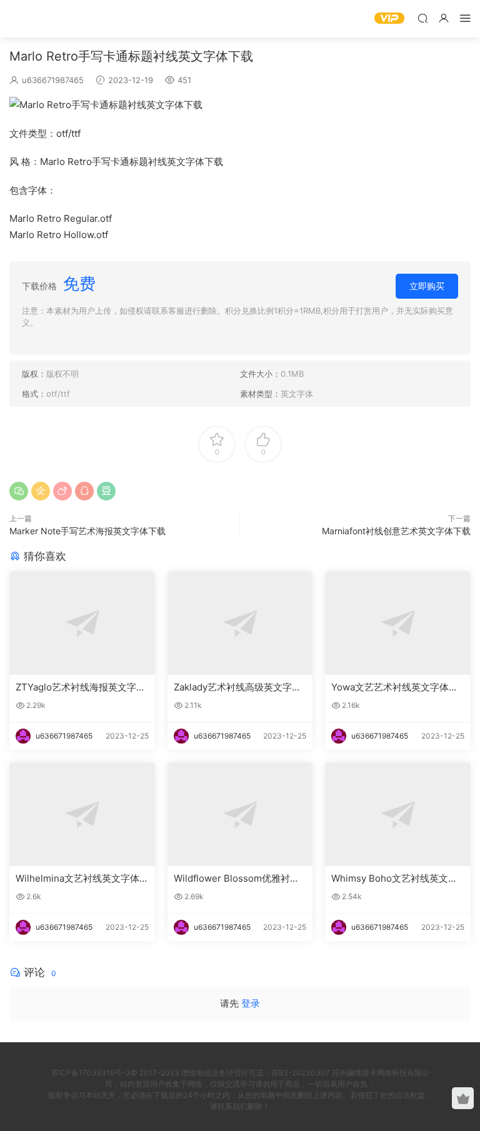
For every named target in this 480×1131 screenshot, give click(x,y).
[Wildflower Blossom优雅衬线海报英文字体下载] (240, 814)
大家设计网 (28, 18)
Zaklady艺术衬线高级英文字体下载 (237, 687)
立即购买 (426, 286)
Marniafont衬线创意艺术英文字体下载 (396, 531)
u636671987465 (53, 80)
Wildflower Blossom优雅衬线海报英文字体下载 (236, 878)
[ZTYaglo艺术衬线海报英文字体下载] (82, 623)
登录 (250, 1003)
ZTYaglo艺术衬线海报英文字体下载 (81, 687)
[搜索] (422, 18)
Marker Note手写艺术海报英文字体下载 (87, 531)
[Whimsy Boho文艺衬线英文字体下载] (398, 814)
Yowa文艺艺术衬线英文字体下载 (394, 687)
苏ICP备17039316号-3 (91, 1072)
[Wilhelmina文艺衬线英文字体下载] (82, 814)
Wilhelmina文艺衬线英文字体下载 (77, 878)
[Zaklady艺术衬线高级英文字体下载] (240, 623)
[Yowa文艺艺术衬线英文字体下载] (398, 623)
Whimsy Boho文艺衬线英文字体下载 (394, 878)
